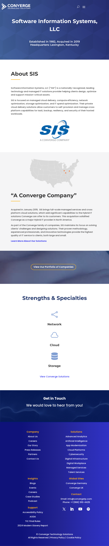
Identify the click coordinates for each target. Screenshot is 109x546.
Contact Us (33, 458)
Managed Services (76, 467)
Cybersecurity (76, 454)
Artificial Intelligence (76, 441)
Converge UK (76, 487)
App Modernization (76, 445)
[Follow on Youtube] (80, 509)
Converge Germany (76, 483)
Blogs (33, 483)
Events (32, 487)
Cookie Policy (74, 537)
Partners (32, 454)
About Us (33, 436)
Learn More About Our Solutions (29, 241)
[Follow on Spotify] (88, 509)
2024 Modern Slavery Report (33, 525)
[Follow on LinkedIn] (72, 509)
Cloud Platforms (76, 449)
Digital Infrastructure (76, 458)
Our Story (33, 445)
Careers (32, 441)
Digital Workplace (76, 463)
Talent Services (76, 472)
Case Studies (33, 496)
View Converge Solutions (54, 376)
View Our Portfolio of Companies (53, 266)
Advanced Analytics (76, 436)
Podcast (32, 501)
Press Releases (33, 449)
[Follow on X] (64, 509)
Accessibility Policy (33, 512)
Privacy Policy (57, 537)
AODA (33, 516)
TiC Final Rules (32, 521)
